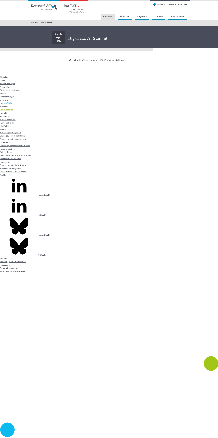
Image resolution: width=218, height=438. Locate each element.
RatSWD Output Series (10, 159)
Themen (159, 17)
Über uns (124, 17)
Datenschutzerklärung (10, 268)
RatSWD (4, 106)
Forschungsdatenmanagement (13, 139)
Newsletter (5, 87)
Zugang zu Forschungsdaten (12, 136)
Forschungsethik (7, 149)
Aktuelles (108, 17)
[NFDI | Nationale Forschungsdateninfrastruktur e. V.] (109, 436)
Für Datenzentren (8, 120)
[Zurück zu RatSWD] (74, 7)
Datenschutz (5, 142)
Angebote (142, 17)
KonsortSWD (6, 103)
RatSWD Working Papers (11, 169)
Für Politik (4, 126)
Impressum (5, 265)
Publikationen (177, 17)
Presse (3, 94)
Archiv (3, 175)
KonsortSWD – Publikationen (13, 172)
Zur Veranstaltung (114, 60)
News (2, 80)
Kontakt (3, 113)
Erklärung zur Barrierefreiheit (13, 262)
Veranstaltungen (47, 22)
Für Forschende (7, 123)
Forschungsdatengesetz (10, 133)
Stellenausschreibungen (10, 90)
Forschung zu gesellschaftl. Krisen (15, 146)
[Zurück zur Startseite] (44, 7)
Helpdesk (161, 4)
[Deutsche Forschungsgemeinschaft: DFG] (109, 333)
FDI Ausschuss (6, 110)
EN (185, 4)
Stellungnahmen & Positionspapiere (15, 155)
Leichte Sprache (175, 4)
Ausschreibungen (7, 84)
